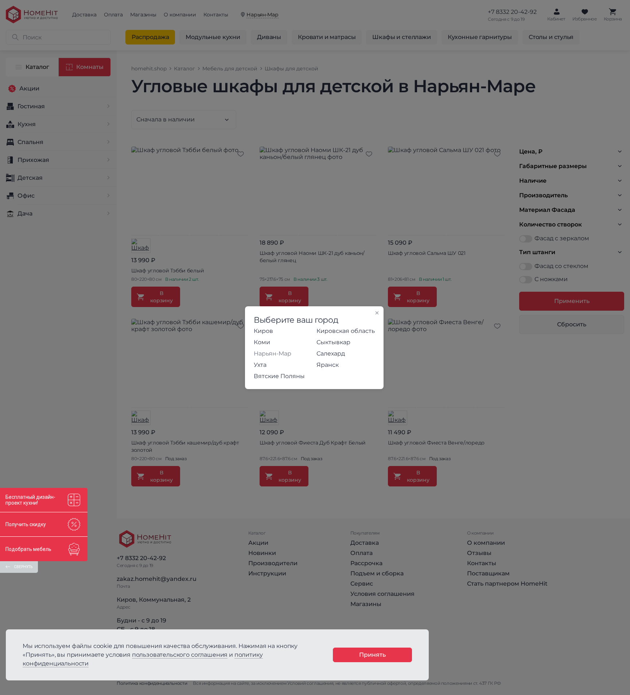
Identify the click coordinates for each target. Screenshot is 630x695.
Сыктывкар (333, 342)
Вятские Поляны (279, 376)
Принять (372, 654)
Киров (263, 330)
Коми (262, 342)
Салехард (330, 353)
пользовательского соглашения (180, 654)
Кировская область (345, 330)
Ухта (260, 364)
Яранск (327, 364)
